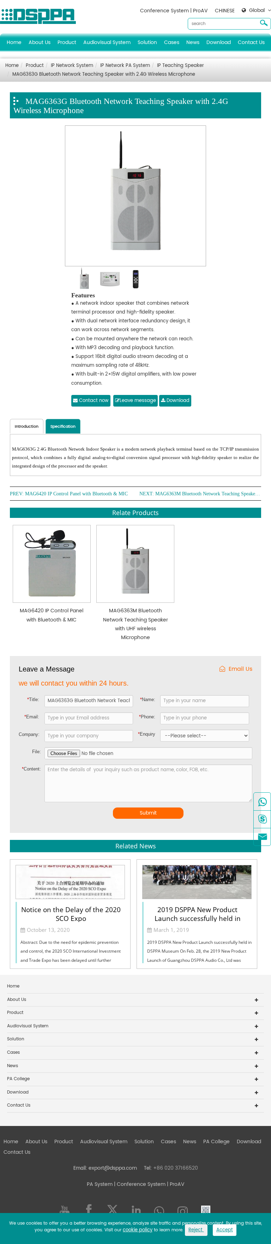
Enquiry (146, 734)
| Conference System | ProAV (149, 1184)
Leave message (138, 400)
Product (67, 42)
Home (14, 42)
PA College (18, 1079)
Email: (31, 716)
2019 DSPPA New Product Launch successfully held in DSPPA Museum (198, 913)
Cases (171, 42)
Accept (224, 1230)
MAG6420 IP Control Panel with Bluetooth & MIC (76, 493)
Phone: (147, 716)
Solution (147, 42)
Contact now (93, 400)
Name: (147, 699)
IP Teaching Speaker (180, 65)
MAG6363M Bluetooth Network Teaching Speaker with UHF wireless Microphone (208, 493)
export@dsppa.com (113, 1168)
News (192, 42)
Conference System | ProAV (174, 11)
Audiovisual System (107, 42)
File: (36, 751)
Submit (148, 813)
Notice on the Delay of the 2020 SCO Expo (71, 913)
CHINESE (225, 11)
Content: (31, 769)
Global (257, 10)
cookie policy (137, 1230)
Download (218, 42)
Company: (29, 734)
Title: (33, 699)
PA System (100, 1184)
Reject (196, 1230)
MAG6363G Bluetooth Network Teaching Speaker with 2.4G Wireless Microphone (103, 74)
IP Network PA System (125, 65)
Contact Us (251, 42)
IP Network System (72, 65)
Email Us (240, 669)
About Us (39, 42)
